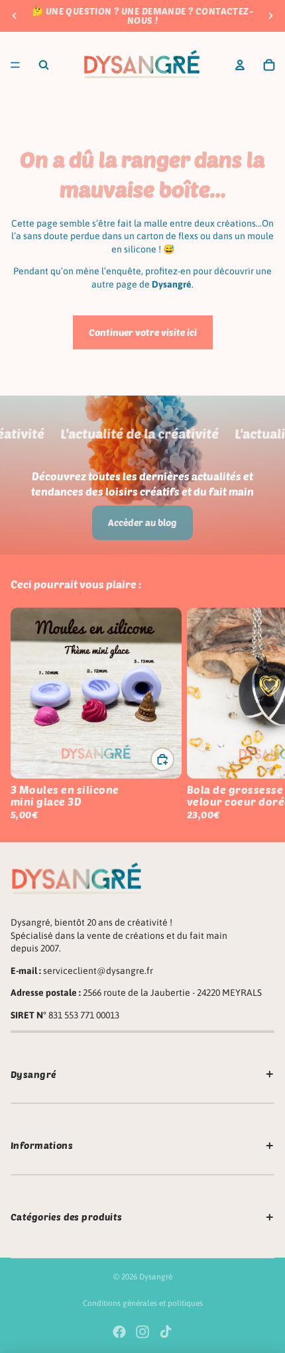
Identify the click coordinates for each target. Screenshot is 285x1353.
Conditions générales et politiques (143, 1303)
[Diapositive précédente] (14, 15)
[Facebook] (119, 1332)
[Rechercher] (43, 65)
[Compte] (240, 65)
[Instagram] (142, 1332)
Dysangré (155, 1276)
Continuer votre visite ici (143, 332)
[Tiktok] (166, 1332)
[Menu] (15, 65)
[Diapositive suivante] (270, 15)
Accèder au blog (142, 522)
